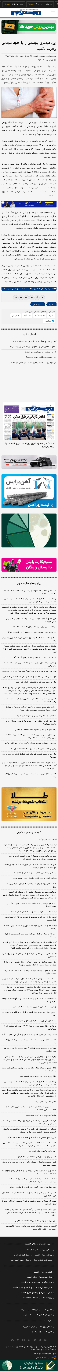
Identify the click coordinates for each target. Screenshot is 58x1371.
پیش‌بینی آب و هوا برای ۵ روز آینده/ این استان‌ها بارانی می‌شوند (29, 671)
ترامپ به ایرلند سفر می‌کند (45, 1101)
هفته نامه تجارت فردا (43, 1260)
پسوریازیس (37, 304)
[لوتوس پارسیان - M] (29, 1365)
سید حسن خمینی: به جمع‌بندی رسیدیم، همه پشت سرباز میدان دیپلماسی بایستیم (30, 592)
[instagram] (45, 1340)
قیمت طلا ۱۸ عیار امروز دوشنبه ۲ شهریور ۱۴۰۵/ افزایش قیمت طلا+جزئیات (31, 919)
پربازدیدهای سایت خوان (29, 583)
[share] (23, 1340)
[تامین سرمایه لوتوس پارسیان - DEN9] (29, 530)
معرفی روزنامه (46, 1326)
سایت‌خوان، (44, 288)
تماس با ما (47, 1309)
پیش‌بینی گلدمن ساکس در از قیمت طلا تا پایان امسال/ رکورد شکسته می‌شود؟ (31, 723)
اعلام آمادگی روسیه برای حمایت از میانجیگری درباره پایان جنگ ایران (31, 885)
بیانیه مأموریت (28, 1326)
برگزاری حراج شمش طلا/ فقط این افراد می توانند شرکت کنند (31, 1137)
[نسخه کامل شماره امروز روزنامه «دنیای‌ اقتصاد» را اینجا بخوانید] (29, 421)
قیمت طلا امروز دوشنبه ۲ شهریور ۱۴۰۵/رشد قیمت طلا (34, 911)
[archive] (12, 1340)
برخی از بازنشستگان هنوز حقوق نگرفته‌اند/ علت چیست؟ (33, 748)
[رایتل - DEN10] (29, 565)
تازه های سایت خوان (29, 832)
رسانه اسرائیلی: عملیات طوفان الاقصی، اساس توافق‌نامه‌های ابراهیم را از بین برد (29, 1000)
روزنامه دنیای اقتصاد (43, 1255)
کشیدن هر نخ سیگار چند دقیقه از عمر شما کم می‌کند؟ (34, 341)
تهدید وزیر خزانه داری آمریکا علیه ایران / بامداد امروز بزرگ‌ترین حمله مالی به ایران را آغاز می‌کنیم (30, 600)
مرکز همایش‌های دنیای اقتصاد (39, 1277)
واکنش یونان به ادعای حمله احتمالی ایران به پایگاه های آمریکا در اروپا (29, 1014)
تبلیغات (35, 1309)
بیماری (51, 304)
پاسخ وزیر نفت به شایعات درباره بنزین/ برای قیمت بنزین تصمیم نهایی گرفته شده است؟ (30, 700)
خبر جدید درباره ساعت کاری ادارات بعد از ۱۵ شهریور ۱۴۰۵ (32, 632)
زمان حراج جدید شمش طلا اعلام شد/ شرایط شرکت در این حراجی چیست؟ (29, 756)
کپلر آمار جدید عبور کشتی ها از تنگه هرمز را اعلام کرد (35, 872)
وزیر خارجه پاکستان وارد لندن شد (43, 1151)
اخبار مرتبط (29, 334)
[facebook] (37, 297)
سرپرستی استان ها (44, 1314)
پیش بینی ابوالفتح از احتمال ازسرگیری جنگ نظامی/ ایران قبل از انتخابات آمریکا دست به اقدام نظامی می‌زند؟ (30, 964)
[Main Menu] (53, 13)
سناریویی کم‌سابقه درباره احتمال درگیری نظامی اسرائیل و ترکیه (31, 743)
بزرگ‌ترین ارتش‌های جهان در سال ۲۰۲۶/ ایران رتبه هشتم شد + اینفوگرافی (30, 664)
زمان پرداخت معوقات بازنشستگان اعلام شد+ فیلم (36, 682)
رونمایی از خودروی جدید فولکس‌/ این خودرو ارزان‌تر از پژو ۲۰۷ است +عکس (30, 1050)
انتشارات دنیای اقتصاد (43, 1272)
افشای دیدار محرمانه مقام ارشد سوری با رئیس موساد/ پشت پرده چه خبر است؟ (29, 1069)
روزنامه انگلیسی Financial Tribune (37, 1297)
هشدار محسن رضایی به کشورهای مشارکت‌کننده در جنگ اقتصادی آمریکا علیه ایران (29, 1194)
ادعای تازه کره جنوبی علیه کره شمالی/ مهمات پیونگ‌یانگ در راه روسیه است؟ (30, 905)
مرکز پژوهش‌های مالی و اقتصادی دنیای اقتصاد (32, 1287)
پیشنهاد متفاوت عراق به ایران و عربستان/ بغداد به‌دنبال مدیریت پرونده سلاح (30, 972)
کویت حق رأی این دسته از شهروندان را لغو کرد (37, 1020)
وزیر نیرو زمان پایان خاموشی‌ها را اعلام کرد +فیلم (36, 729)
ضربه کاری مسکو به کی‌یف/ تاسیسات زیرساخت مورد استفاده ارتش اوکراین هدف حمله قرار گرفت (31, 736)
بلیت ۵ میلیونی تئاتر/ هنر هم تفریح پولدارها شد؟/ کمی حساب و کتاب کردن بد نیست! (29, 1122)
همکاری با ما (26, 1314)
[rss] (29, 1340)
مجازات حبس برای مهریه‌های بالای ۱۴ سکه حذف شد (35, 626)
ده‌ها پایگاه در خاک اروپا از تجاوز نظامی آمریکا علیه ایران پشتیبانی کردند (29, 639)
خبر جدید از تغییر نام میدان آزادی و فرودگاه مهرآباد (35, 657)
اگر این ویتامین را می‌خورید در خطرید (41, 352)
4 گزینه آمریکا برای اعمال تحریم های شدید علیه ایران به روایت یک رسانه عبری (29, 955)
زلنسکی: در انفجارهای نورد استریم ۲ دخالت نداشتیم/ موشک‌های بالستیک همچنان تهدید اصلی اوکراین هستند (30, 1131)
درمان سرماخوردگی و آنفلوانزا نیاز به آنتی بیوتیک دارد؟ (33, 346)
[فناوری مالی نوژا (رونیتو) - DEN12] (29, 804)
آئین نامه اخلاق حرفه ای (42, 1331)
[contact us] (18, 1340)
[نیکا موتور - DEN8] (29, 462)
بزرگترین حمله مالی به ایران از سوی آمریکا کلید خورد (34, 1006)
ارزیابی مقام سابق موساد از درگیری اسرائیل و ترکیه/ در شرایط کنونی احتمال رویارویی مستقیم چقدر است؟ (31, 709)
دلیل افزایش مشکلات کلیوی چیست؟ (41, 357)
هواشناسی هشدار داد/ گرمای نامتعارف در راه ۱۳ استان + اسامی (30, 676)
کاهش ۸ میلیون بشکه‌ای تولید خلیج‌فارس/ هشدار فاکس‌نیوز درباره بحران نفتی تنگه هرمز (31, 1228)
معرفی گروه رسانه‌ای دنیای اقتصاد (38, 1249)
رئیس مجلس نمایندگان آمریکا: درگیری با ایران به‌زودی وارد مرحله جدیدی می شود (29, 1164)
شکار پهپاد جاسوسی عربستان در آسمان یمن (38, 1076)
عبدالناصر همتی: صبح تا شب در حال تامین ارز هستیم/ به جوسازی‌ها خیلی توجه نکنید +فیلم (33, 1180)
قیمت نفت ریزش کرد (48, 839)
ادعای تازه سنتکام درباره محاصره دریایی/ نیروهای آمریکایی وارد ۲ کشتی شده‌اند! (29, 1203)
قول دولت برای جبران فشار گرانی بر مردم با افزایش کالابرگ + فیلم (29, 1034)
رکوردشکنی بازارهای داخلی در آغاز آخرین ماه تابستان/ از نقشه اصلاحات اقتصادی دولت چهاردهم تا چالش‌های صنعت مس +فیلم (31, 1212)
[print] (15, 297)
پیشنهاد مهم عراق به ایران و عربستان (41, 1115)
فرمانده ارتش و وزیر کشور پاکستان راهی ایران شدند (35, 878)
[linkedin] (26, 297)
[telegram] (21, 297)
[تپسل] (2, 202)
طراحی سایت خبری (45, 1358)
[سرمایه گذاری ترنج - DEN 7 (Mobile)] (29, 27)
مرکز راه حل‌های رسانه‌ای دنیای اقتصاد (36, 1292)
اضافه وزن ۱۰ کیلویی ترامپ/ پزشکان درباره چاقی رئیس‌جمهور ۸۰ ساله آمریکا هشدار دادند (29, 1172)
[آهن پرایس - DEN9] (29, 491)
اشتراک (23, 1309)
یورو (11, 4)
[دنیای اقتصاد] (26, 13)
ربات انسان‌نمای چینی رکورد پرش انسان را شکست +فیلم (33, 1187)
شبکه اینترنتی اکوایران (21, 1255)
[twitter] (31, 297)
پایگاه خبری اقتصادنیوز (19, 1260)
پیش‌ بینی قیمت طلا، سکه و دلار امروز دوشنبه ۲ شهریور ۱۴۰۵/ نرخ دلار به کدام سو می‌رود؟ (30, 866)
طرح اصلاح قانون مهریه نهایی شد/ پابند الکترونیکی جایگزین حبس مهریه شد (31, 620)
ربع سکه (39, 4)
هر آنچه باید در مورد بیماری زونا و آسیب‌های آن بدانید (34, 362)
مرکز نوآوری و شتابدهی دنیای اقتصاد (36, 1282)
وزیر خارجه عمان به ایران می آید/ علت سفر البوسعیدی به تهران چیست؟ (30, 935)
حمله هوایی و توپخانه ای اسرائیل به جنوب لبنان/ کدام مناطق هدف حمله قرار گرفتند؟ (31, 1108)
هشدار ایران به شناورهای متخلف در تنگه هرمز (37, 1156)
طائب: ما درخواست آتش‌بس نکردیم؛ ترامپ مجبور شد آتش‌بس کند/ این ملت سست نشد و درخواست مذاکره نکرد (30, 1144)
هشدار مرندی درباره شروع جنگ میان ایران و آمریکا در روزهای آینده (31, 775)
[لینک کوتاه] (42, 297)
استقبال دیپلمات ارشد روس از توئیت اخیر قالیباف (36, 715)
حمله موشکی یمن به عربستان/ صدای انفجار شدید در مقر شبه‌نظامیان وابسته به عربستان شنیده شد (33, 858)
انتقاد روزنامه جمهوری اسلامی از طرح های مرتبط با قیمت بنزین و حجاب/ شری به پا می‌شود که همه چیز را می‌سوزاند (29, 980)
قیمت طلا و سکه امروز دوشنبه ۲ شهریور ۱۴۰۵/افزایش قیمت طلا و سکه (30, 927)
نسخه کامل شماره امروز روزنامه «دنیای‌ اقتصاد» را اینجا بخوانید (30, 445)
